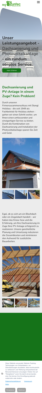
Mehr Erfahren (11, 70)
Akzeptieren (10, 390)
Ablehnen (21, 390)
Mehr (7, 384)
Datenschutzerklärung (13, 381)
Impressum (28, 381)
